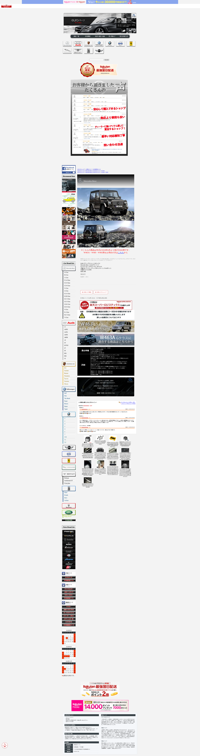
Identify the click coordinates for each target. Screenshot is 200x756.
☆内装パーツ (88, 169)
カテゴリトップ (80, 169)
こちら (121, 253)
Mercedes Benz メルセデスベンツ (92, 170)
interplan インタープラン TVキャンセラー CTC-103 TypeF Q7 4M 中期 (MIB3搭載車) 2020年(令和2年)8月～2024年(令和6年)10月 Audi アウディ (112, 444)
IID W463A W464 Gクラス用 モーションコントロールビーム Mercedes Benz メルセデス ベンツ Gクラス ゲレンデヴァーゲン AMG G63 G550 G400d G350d (87, 455)
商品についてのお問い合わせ (88, 298)
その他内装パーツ (97, 169)
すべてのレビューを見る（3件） (128, 402)
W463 (107, 172)
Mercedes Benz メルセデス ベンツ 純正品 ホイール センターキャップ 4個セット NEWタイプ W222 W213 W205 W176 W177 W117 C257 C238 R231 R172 (125, 443)
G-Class (103, 170)
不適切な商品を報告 (102, 298)
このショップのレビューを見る (128, 403)
